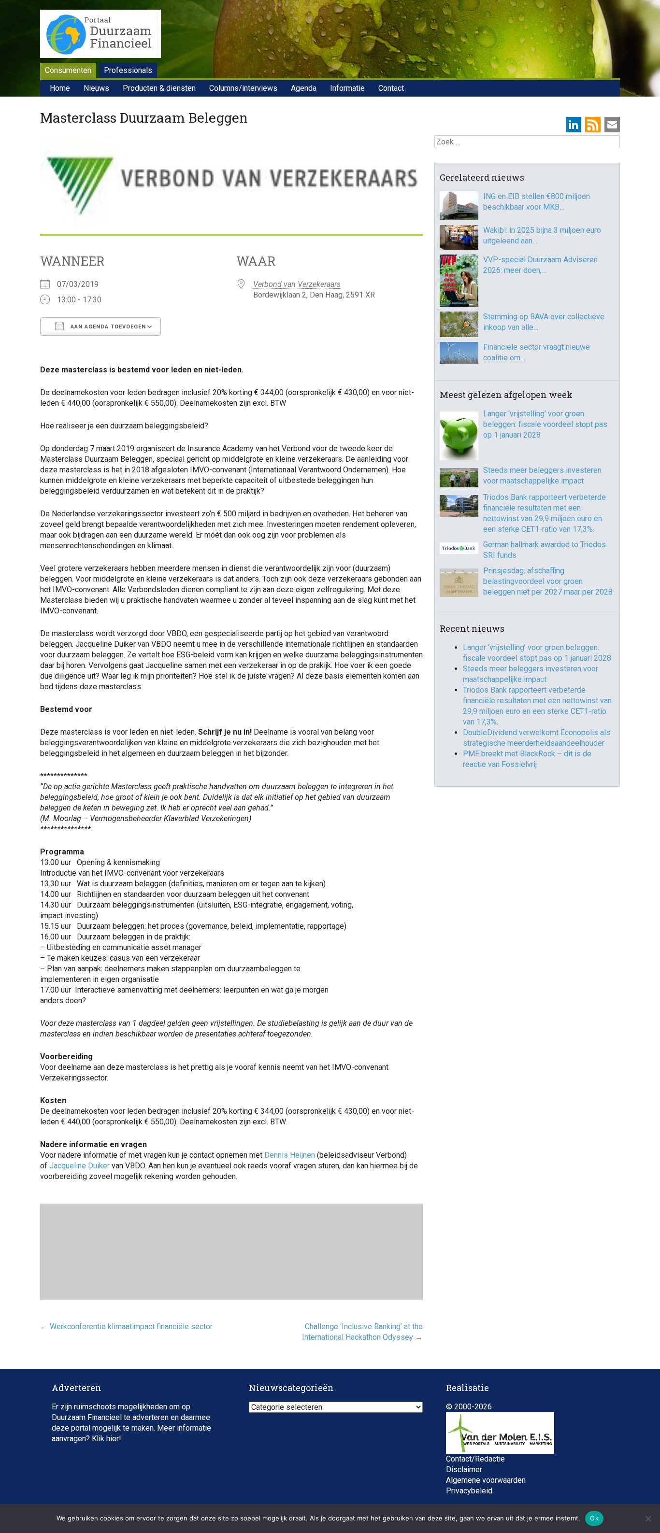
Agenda (303, 88)
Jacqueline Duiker (79, 1165)
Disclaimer (464, 1469)
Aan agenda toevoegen (107, 327)
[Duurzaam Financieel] (100, 35)
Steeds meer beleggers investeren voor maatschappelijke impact (542, 475)
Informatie (347, 88)
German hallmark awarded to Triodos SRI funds (544, 550)
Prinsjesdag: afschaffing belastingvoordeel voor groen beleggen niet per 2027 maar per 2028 (548, 581)
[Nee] (648, 1518)
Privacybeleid (469, 1490)
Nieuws (96, 88)
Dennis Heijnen (290, 1155)
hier (112, 1438)
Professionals (128, 70)
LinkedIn (573, 124)
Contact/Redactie (475, 1458)
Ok (594, 1518)
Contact (391, 88)
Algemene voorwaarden (486, 1480)
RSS (593, 124)
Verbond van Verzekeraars (297, 284)
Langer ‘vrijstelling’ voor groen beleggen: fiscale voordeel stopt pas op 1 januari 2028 (545, 424)
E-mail (612, 124)
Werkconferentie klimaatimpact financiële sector (126, 1326)
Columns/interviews (243, 88)
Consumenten (68, 70)
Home (60, 88)
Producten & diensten (159, 88)
